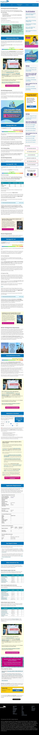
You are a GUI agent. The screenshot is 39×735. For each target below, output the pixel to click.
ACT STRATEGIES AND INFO (31, 151)
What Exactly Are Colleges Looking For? (31, 24)
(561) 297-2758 (13, 538)
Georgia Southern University (4, 613)
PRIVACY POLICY (33, 710)
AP (22, 710)
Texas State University (4, 610)
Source (2, 286)
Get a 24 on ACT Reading (31, 140)
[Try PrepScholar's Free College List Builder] (12, 110)
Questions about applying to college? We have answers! (12, 660)
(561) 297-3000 (13, 537)
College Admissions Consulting (19, 5)
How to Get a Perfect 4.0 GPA (30, 18)
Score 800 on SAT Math (30, 77)
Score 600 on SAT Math (30, 86)
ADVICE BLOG (14, 711)
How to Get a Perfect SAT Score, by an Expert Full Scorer (31, 74)
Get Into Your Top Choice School (12, 85)
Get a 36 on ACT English (30, 124)
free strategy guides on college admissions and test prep (12, 671)
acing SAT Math (9, 674)
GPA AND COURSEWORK (31, 164)
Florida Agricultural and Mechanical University (4, 598)
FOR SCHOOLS (15, 713)
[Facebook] (28, 174)
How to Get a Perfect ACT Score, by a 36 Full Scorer (31, 122)
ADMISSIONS (24, 715)
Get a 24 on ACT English (30, 136)
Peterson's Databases (15, 618)
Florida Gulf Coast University (4, 594)
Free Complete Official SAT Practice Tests (31, 70)
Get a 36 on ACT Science (30, 130)
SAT (4, 4)
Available (12, 497)
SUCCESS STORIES (15, 709)
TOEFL (23, 713)
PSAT (23, 708)
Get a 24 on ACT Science (30, 142)
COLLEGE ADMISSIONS (31, 154)
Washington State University (4, 593)
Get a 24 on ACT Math (30, 138)
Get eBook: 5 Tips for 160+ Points (8, 229)
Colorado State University (4, 581)
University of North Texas (4, 609)
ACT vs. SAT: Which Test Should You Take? (30, 28)
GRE (22, 711)
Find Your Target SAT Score (31, 67)
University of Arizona (4, 579)
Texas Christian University (4, 577)
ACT (11, 4)
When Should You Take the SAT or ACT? (31, 31)
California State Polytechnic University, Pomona (4, 592)
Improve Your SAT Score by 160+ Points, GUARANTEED (12, 478)
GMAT (23, 712)
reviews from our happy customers (13, 470)
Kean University (3, 614)
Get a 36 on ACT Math (30, 126)
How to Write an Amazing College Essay (31, 21)
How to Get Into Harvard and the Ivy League (30, 14)
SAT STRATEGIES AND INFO (31, 148)
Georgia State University (4, 611)
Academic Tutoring (34, 4)
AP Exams (27, 4)
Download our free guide (6, 221)
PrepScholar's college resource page (13, 662)
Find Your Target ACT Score (31, 115)
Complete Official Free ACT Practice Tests (31, 118)
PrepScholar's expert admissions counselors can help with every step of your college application (12, 351)
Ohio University (3, 578)
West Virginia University (4, 599)
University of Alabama (4, 576)
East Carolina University (4, 612)
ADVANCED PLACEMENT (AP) (31, 158)
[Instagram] (35, 174)
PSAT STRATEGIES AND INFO (31, 161)
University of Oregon (4, 580)
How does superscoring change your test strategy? (12, 202)
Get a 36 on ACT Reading (31, 128)
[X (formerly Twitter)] (31, 174)
